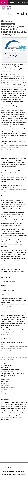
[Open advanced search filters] (21, 14)
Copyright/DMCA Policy (9, 474)
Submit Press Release (8, 471)
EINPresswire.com (19, 76)
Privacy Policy (22, 474)
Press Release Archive (16, 468)
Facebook (4, 389)
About (7, 468)
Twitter (3, 392)
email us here (5, 385)
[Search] (18, 14)
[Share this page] (26, 13)
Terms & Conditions (20, 471)
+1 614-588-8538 (6, 383)
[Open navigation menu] (2, 13)
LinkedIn (3, 394)
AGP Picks (4, 2)
